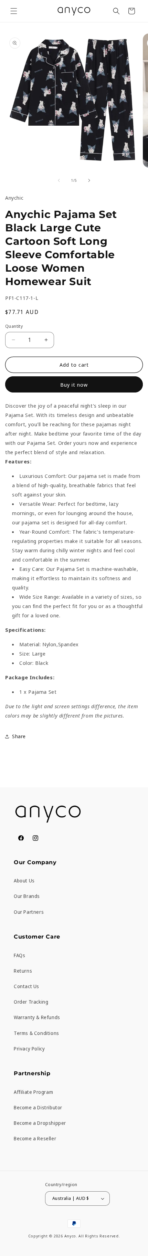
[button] (13, 11)
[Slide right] (89, 180)
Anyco (70, 1235)
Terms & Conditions (36, 1033)
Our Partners (29, 912)
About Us (24, 880)
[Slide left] (58, 180)
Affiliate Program (33, 1092)
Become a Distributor (38, 1107)
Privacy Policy (29, 1048)
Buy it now (74, 384)
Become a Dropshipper (40, 1123)
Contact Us (26, 986)
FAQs (19, 955)
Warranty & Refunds (37, 1017)
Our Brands (27, 896)
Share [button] (19, 736)
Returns (23, 970)
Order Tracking (31, 1001)
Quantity (14, 326)
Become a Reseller (35, 1138)
